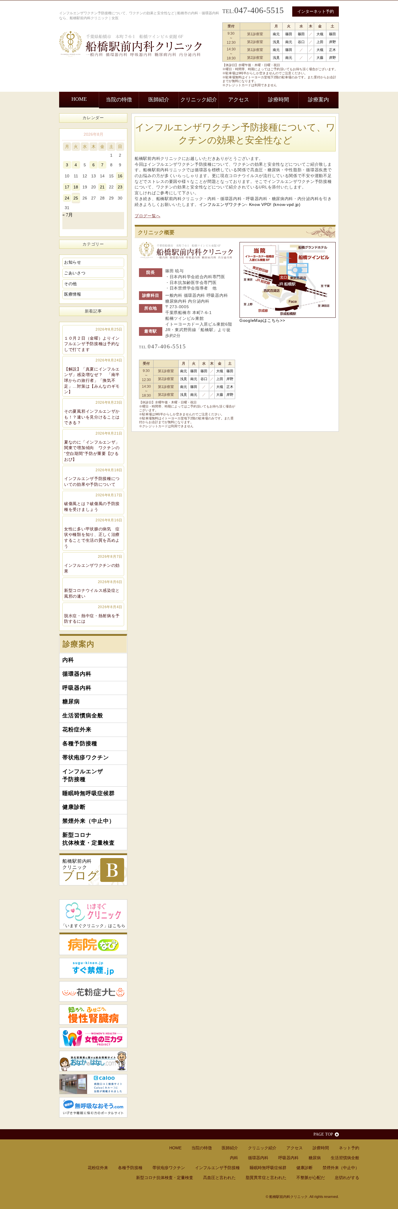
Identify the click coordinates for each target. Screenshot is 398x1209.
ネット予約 (349, 1148)
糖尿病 (71, 701)
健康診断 (74, 807)
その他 (70, 283)
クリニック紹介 (198, 100)
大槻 (319, 34)
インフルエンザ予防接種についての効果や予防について (93, 477)
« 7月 (67, 214)
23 (120, 187)
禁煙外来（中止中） (88, 821)
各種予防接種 (79, 743)
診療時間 (278, 100)
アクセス (238, 100)
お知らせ (72, 262)
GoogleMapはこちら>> (262, 320)
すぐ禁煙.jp (93, 968)
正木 (332, 50)
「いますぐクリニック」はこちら (93, 925)
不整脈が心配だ (310, 1177)
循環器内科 (76, 674)
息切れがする (347, 1177)
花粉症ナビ (93, 991)
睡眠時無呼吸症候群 (88, 793)
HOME (79, 99)
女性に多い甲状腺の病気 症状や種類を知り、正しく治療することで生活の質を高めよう (93, 533)
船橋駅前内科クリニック (80, 870)
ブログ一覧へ (147, 215)
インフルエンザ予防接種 (82, 775)
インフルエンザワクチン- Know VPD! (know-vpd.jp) (250, 204)
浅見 (276, 42)
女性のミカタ (93, 1038)
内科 (68, 660)
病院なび (93, 944)
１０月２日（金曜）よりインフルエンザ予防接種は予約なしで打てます (93, 339)
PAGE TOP (323, 1134)
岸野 (332, 42)
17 (67, 187)
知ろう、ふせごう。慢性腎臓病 (93, 1015)
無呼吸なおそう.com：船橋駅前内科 (93, 1107)
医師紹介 (158, 100)
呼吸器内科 (76, 688)
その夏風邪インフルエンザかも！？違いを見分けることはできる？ (93, 412)
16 (120, 176)
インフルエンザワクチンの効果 (93, 564)
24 (67, 198)
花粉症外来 (76, 729)
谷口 (301, 42)
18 (75, 187)
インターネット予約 (315, 11)
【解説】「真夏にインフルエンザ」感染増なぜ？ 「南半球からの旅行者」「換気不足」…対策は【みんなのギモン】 (93, 376)
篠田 (288, 34)
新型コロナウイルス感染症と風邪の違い (93, 589)
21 (102, 187)
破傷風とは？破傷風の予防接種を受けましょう (93, 502)
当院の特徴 (119, 100)
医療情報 (72, 294)
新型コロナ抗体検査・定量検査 (88, 839)
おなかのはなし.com (93, 1061)
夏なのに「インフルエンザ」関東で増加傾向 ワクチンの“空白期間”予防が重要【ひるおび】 (93, 446)
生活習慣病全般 (82, 715)
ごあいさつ (75, 273)
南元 (276, 34)
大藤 (319, 58)
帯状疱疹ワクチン (85, 757)
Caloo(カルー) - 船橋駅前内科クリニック (93, 1084)
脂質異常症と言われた (266, 1177)
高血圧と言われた (219, 1177)
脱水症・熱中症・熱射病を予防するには (93, 614)
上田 (319, 42)
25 (75, 198)
